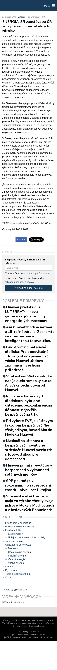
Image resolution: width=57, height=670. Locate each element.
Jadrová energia (14, 541)
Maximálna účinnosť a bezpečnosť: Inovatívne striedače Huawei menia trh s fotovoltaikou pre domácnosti (28, 449)
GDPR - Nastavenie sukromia (18, 637)
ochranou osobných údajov (19, 282)
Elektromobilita (13, 530)
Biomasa (13, 548)
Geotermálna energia (19, 552)
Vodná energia (16, 563)
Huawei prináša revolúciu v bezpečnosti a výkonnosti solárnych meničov (28, 470)
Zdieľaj (9, 5)
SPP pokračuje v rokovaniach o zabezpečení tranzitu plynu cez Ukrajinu (28, 485)
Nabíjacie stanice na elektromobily (26, 537)
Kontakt (50, 637)
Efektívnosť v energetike (18, 523)
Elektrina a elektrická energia (20, 526)
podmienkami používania (33, 273)
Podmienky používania (29, 631)
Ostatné (21, 17)
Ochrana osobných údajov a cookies (29, 634)
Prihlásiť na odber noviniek (28, 288)
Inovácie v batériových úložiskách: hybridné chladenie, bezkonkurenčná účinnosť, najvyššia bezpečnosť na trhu (28, 405)
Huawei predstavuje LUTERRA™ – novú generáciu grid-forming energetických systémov (26, 314)
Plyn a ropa (11, 570)
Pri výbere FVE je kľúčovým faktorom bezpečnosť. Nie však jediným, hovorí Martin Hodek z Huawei (29, 427)
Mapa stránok (39, 637)
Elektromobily (15, 534)
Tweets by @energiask (14, 589)
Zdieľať (21, 239)
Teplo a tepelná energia (18, 574)
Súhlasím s (13, 273)
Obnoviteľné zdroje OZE (18, 544)
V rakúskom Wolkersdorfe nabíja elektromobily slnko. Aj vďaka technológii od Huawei (28, 383)
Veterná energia (16, 559)
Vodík (8, 577)
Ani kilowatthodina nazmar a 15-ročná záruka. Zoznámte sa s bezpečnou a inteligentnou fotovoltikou (30, 334)
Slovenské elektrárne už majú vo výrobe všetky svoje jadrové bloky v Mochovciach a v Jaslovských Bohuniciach (29, 503)
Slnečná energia (17, 555)
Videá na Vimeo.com (22, 597)
